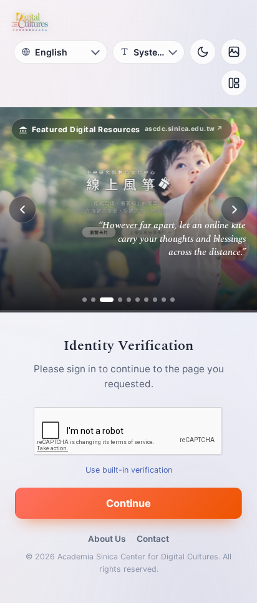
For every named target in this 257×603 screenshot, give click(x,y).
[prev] (22, 209)
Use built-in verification (128, 470)
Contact (153, 539)
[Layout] (234, 83)
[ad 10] (172, 299)
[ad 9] (164, 299)
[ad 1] (84, 299)
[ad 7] (146, 299)
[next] (234, 209)
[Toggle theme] (203, 52)
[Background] (234, 52)
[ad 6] (137, 299)
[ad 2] (93, 299)
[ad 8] (155, 299)
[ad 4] (115, 299)
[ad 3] (102, 299)
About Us (106, 539)
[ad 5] (129, 299)
